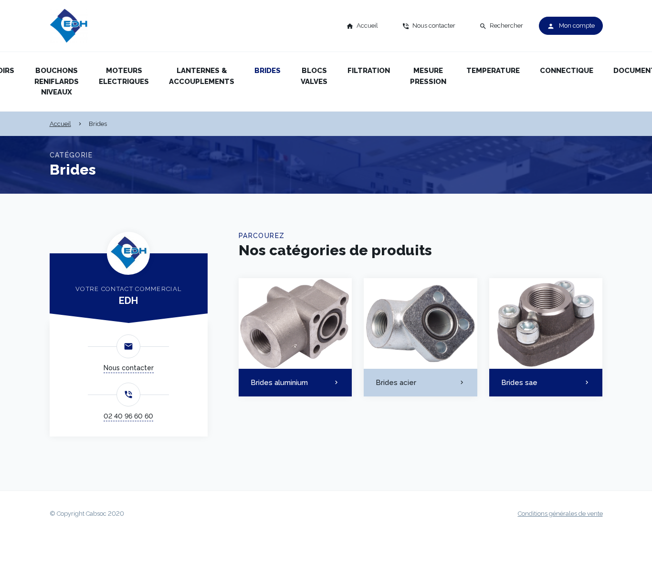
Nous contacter (129, 368)
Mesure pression (428, 76)
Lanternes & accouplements (201, 76)
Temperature (493, 70)
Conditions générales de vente (560, 513)
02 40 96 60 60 (128, 416)
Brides (267, 70)
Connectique (566, 70)
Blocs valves (314, 76)
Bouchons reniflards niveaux (56, 81)
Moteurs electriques (124, 76)
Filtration (368, 70)
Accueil (60, 123)
